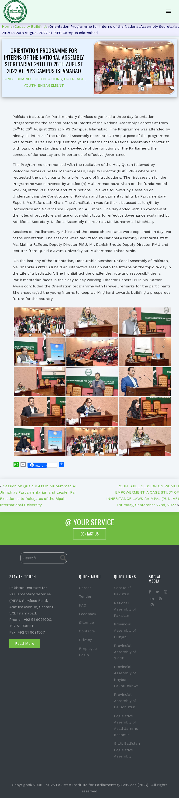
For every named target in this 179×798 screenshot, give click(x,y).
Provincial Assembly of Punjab (125, 630)
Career (85, 588)
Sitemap (86, 622)
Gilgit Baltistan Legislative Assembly (127, 749)
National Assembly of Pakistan (125, 609)
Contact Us (89, 534)
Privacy (85, 640)
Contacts (87, 631)
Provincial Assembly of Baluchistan (125, 700)
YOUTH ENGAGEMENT (44, 85)
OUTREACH (74, 79)
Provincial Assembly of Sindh (125, 651)
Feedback (87, 614)
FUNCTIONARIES (17, 79)
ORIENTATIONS (48, 79)
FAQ (82, 605)
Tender (85, 596)
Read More (24, 643)
